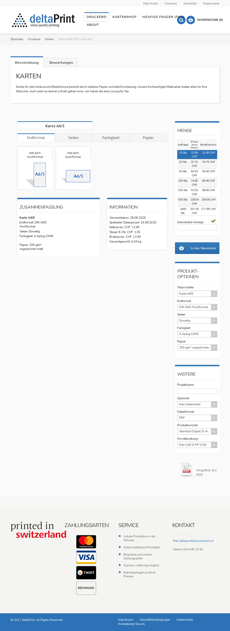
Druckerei (34, 39)
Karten (49, 39)
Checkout (171, 4)
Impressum (125, 620)
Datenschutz (185, 620)
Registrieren (211, 4)
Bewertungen (61, 62)
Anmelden (190, 4)
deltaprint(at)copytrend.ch (196, 541)
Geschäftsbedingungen (155, 620)
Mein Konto (150, 4)
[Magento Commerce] (44, 20)
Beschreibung (27, 62)
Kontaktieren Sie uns (131, 624)
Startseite (17, 39)
